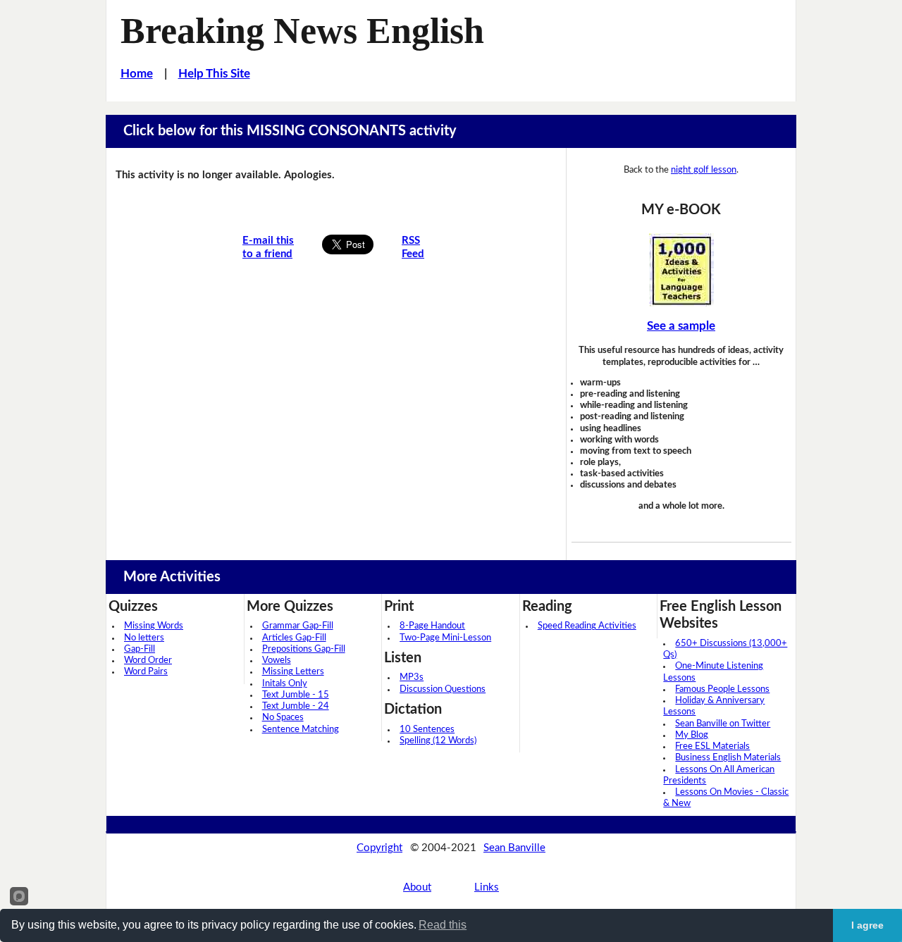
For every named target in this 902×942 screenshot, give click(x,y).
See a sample (681, 326)
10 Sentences (427, 729)
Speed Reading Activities (587, 626)
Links (486, 887)
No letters (144, 638)
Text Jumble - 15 (295, 695)
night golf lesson (703, 170)
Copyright (379, 848)
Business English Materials (728, 757)
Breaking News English (302, 30)
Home (137, 74)
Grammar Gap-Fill (297, 626)
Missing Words (153, 626)
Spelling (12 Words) (438, 740)
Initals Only (284, 683)
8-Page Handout (432, 626)
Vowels (276, 660)
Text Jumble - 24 (295, 706)
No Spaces (283, 717)
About (417, 887)
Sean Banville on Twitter (722, 724)
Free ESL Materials (712, 746)
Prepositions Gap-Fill (303, 649)
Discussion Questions (443, 689)
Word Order (148, 660)
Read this (443, 925)
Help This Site (214, 74)
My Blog (691, 735)
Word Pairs (146, 671)
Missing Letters (293, 671)
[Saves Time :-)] (681, 269)
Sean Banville (514, 848)
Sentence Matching (300, 729)
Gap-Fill (139, 649)
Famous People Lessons (722, 689)
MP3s (412, 677)
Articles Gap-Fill (294, 638)
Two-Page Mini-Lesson (445, 638)
